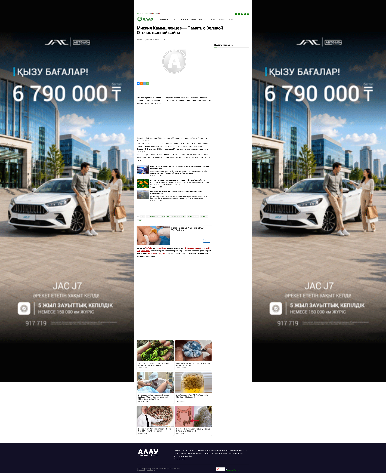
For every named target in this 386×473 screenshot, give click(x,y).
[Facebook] (245, 13)
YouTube (148, 248)
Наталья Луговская (144, 40)
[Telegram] (144, 83)
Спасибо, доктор (226, 19)
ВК (184, 248)
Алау (142, 217)
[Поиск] (248, 19)
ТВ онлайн (184, 19)
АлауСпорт (211, 19)
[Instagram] (242, 13)
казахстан (151, 217)
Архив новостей (179, 459)
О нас (173, 19)
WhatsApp (151, 253)
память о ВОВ (193, 217)
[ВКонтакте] (236, 13)
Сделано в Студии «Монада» (146, 470)
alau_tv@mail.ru (186, 456)
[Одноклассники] (239, 13)
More (207, 241)
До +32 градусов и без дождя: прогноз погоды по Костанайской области (177, 180)
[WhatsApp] (147, 83)
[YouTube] (248, 13)
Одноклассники (192, 248)
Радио (193, 19)
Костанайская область (176, 217)
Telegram (161, 253)
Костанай (161, 217)
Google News (160, 248)
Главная (163, 19)
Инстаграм (145, 251)
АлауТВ (201, 19)
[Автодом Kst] (67, 236)
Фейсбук (203, 248)
